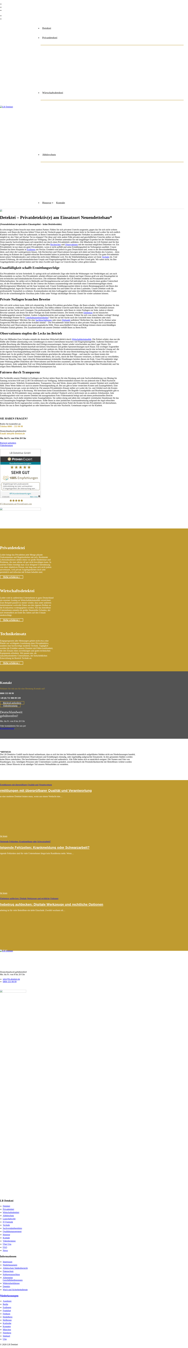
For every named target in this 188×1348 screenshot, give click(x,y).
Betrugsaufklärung (89, 110)
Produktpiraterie (115, 131)
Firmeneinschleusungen (58, 117)
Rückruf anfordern (8, 443)
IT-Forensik (142, 179)
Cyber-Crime (117, 165)
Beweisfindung (148, 48)
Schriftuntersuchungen (164, 131)
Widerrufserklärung (11, 1283)
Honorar (46, 202)
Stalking (111, 76)
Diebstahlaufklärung (57, 55)
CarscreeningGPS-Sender (78, 168)
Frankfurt (7, 1310)
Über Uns (8, 3)
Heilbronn (7, 1320)
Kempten (7, 1326)
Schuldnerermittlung (57, 76)
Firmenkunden (117, 172)
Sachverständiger (149, 69)
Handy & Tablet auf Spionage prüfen (149, 172)
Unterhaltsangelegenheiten (134, 76)
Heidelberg (7, 1317)
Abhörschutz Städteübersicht (15, 1268)
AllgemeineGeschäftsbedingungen (13, 1278)
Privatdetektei (49, 37)
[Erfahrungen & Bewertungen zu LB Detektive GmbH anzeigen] (20, 497)
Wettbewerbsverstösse (82, 145)
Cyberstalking (97, 165)
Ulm (5, 1339)
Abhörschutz (52, 48)
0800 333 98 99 (11, 18)
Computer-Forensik (137, 110)
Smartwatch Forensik (57, 193)
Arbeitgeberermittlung (146, 103)
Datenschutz (8, 1271)
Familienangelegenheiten (117, 55)
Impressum (7, 1262)
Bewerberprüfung (112, 110)
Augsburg (7, 1301)
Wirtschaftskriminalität (111, 145)
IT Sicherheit (100, 117)
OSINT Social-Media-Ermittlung (120, 186)
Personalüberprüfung (90, 131)
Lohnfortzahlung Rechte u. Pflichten (65, 124)
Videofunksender (55, 83)
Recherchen (105, 69)
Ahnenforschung (73, 48)
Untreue (157, 76)
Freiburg (6, 1314)
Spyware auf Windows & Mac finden (93, 193)
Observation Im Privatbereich (136, 62)
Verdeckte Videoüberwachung (133, 193)
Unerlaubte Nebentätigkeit (107, 138)
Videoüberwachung (56, 145)
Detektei (46, 28)
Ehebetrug (88, 312)
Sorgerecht (78, 76)
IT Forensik (8, 1222)
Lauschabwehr (73, 62)
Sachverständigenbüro (12, 1228)
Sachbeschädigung (125, 69)
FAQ (5, 6)
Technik (105, 257)
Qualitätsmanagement (12, 1231)
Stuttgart (6, 1336)
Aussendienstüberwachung (60, 110)
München (7, 1329)
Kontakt (60, 202)
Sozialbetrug (95, 76)
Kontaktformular (7, 728)
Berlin (5, 1304)
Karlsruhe (7, 1323)
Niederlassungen (10, 1265)
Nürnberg (7, 1333)
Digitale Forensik (156, 165)
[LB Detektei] (18, 116)
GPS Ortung (141, 55)
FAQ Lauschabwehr (164, 193)
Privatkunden (53, 186)
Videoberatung (76, 83)
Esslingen (31, 249)
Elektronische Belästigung (97, 175)
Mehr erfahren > (11, 577)
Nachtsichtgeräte (130, 124)
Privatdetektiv (86, 69)
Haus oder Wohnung (120, 179)
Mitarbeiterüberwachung (102, 124)
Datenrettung (136, 165)
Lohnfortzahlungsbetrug (146, 117)
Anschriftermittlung (124, 48)
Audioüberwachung (56, 165)
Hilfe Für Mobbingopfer (166, 55)
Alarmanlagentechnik (97, 48)
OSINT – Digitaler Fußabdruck (82, 186)
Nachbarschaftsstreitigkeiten (100, 62)
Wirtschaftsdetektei (52, 92)
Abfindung (51, 103)
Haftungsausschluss (11, 1274)
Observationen (151, 124)
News (6, 10)
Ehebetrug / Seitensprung (85, 55)
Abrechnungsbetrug (90, 103)
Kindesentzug (53, 62)
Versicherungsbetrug (137, 138)
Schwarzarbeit (80, 138)
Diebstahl (158, 110)
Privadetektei (8, 1209)
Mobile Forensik (162, 179)
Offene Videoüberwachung (60, 69)
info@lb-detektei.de (14, 15)
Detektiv (6, 1286)
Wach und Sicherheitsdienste (15, 1289)
